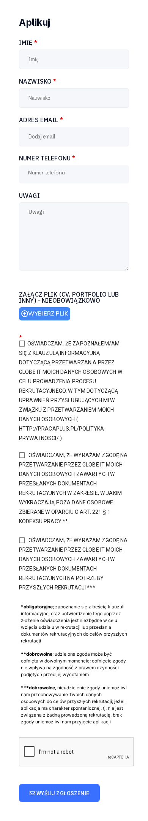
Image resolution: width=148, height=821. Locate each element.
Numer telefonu (47, 158)
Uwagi (29, 195)
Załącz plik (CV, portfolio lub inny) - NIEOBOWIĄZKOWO (69, 297)
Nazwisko (38, 81)
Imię (28, 43)
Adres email (41, 120)
